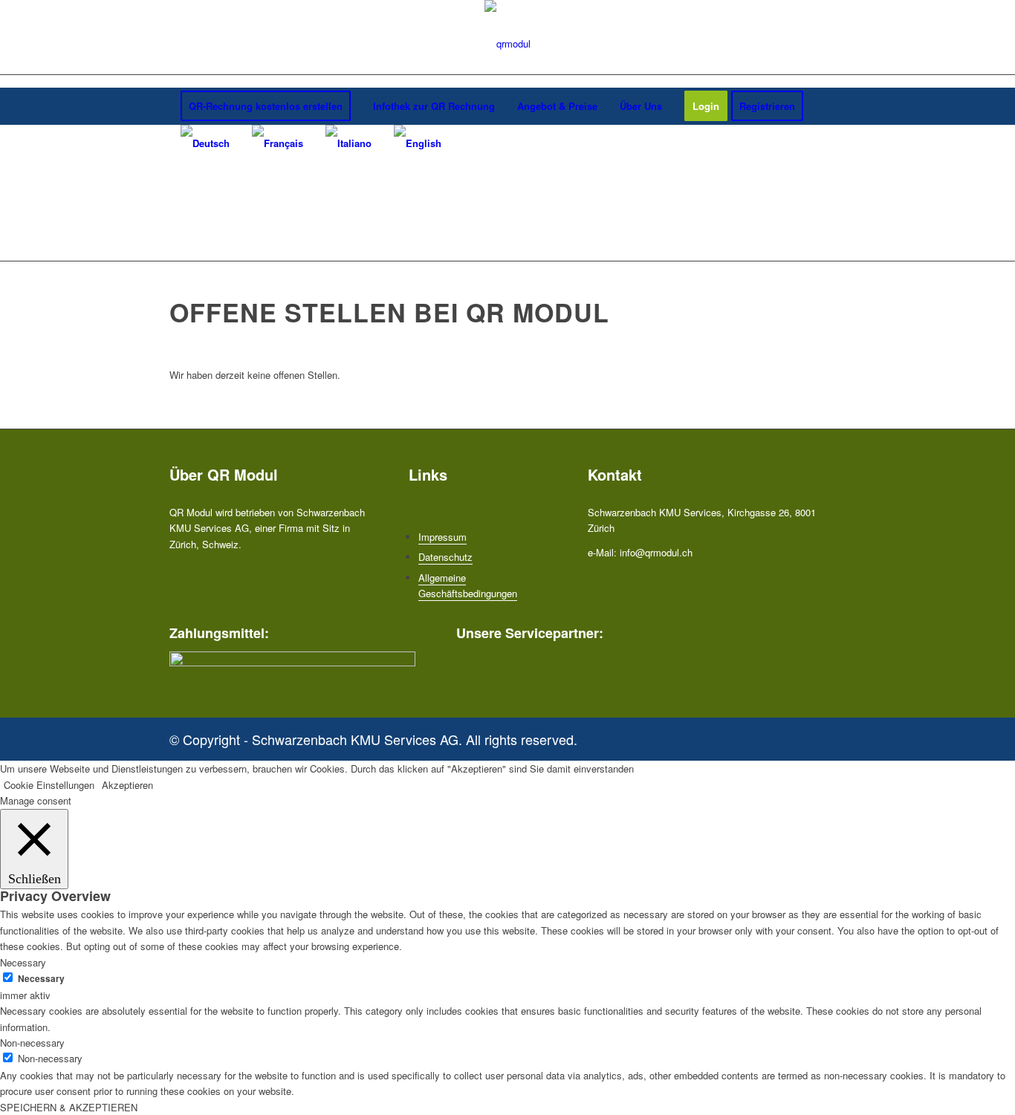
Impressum (442, 537)
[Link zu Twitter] (812, 736)
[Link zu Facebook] (790, 736)
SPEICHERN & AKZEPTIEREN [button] (68, 1107)
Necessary (41, 978)
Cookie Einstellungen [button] (49, 785)
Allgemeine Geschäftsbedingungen (467, 585)
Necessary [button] (23, 962)
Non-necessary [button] (32, 1043)
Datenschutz (445, 557)
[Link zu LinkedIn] (834, 736)
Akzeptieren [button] (127, 785)
